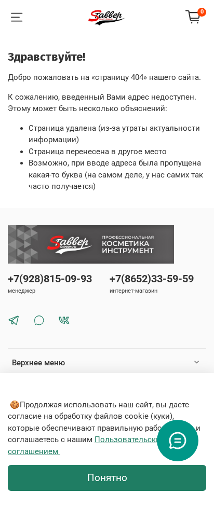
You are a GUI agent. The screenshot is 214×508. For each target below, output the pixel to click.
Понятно (107, 478)
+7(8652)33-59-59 (152, 279)
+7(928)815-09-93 (50, 279)
